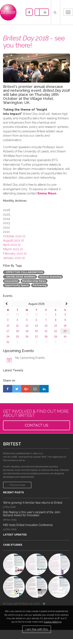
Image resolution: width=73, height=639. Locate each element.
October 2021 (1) (14, 236)
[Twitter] (44, 603)
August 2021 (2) (13, 240)
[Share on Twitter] (16, 388)
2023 (6, 223)
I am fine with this (37, 629)
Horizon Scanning (50, 276)
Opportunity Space (16, 285)
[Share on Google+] (25, 388)
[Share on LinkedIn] (44, 388)
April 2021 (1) (11, 245)
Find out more (17, 485)
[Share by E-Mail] (35, 388)
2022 (6, 227)
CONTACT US (36, 425)
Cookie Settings (52, 621)
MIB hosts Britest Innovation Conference (28, 525)
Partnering (39, 285)
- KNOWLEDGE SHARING (19, 276)
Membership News (34, 281)
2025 (6, 214)
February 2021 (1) (15, 253)
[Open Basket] (44, 12)
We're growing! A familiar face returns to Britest (32, 502)
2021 (6, 232)
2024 (6, 219)
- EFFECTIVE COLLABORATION (23, 272)
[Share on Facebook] (7, 388)
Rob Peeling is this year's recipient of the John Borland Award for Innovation (31, 514)
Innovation (11, 281)
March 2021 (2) (13, 249)
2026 (6, 210)
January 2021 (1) (14, 258)
